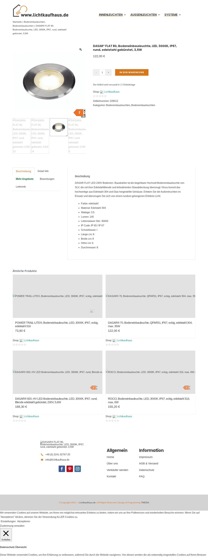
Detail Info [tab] (43, 171)
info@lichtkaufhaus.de (57, 459)
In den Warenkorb (132, 72)
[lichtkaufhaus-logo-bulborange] (63, 442)
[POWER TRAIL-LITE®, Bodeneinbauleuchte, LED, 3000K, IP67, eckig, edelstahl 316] (57, 296)
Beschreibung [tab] (23, 171)
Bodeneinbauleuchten (118, 105)
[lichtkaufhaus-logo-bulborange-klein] (41, 4)
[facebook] (62, 469)
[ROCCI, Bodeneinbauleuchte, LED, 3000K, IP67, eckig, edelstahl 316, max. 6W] (150, 372)
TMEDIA (145, 502)
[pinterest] (70, 469)
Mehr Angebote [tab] (24, 179)
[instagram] (77, 469)
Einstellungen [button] (8, 521)
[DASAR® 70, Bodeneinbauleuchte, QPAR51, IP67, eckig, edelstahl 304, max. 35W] (150, 296)
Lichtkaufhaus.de (87, 502)
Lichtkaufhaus (112, 91)
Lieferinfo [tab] (21, 186)
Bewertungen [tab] (47, 179)
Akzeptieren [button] (23, 521)
